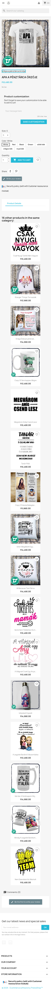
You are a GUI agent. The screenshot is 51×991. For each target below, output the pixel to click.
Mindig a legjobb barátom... (25, 838)
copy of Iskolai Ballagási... (25, 505)
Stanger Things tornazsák (25, 297)
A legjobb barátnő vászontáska (25, 754)
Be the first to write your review (27, 902)
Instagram (10, 942)
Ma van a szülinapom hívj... (25, 796)
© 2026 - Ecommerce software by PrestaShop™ (22, 988)
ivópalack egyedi (25, 713)
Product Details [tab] (14, 203)
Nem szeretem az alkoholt (25, 879)
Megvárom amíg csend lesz (25, 422)
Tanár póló (25, 463)
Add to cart (22, 159)
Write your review (13, 179)
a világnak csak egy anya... (25, 671)
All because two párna (25, 588)
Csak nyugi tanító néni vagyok (25, 256)
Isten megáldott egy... (25, 547)
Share (10, 171)
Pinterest (16, 171)
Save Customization (33, 121)
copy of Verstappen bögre (26, 380)
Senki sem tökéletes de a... (25, 630)
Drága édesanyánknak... (25, 339)
